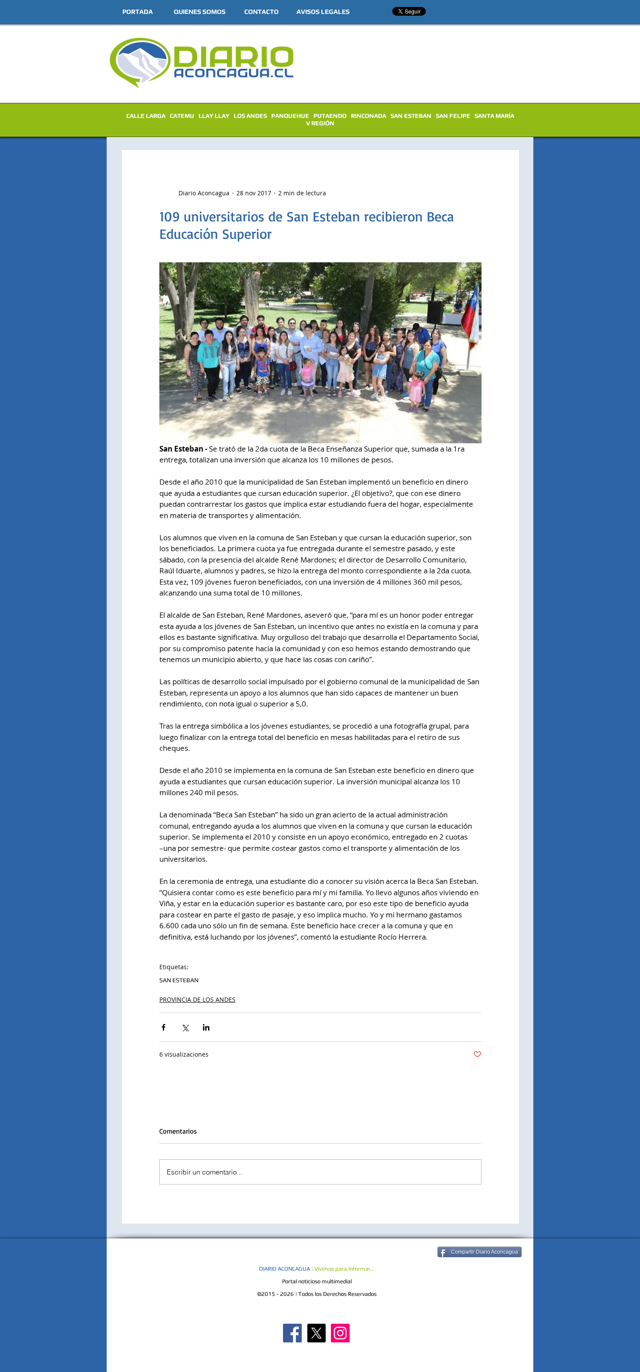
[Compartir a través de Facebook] (163, 1027)
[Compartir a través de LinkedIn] (206, 1027)
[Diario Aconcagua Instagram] (340, 1333)
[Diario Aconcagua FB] (292, 1333)
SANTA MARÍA (494, 115)
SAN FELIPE (453, 115)
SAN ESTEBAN (411, 115)
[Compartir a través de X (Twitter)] (185, 1027)
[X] (316, 1333)
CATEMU (182, 115)
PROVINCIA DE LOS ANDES (197, 999)
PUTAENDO (330, 115)
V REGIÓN (320, 123)
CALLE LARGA (145, 115)
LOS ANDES (250, 115)
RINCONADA (368, 115)
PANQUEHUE (290, 115)
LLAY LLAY (214, 115)
